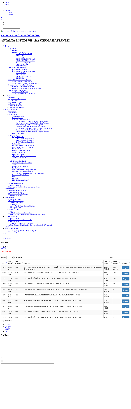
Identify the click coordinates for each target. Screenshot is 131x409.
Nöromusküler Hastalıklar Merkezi (22, 171)
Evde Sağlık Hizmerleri (15, 183)
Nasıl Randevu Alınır (14, 199)
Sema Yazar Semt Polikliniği (17, 190)
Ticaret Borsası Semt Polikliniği (18, 194)
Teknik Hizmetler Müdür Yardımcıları (23, 93)
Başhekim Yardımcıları (19, 52)
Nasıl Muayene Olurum (15, 202)
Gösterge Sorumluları (14, 221)
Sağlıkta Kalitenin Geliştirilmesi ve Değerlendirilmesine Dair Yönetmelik (30, 225)
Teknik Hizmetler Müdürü (20, 92)
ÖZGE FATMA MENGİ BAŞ (25, 59)
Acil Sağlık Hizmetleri (15, 185)
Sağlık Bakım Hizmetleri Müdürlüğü (19, 80)
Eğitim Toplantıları (18, 133)
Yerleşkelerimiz (9, 189)
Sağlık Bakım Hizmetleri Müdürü (22, 81)
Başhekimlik (12, 48)
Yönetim (7, 47)
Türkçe (7, 2)
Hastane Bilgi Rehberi (15, 106)
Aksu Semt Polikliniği (15, 195)
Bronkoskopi (16, 168)
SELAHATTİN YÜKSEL (24, 54)
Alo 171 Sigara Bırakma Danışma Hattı (20, 213)
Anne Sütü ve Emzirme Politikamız (23, 147)
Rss (6, 331)
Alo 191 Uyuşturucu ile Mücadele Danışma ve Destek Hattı (26, 214)
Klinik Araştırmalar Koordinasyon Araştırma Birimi (24, 187)
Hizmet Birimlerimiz (11, 109)
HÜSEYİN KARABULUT (24, 76)
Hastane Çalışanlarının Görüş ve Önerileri (21, 232)
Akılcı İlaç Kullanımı (14, 208)
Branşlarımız (12, 111)
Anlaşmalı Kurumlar (14, 104)
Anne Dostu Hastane (18, 152)
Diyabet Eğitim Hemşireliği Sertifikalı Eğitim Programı (32, 131)
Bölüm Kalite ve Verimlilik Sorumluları (20, 220)
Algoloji (14, 164)
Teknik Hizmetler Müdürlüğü (17, 90)
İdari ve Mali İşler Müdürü (20, 69)
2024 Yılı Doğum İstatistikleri (25, 140)
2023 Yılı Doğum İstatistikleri (25, 142)
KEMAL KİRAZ (21, 55)
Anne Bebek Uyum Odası (20, 157)
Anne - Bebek (12, 135)
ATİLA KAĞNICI (22, 74)
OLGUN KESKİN (22, 64)
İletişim (7, 227)
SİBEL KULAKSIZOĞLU (24, 62)
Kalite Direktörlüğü (14, 218)
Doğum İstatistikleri (18, 137)
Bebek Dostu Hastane (19, 154)
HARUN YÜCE (21, 73)
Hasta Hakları (12, 204)
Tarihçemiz (11, 97)
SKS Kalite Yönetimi (11, 216)
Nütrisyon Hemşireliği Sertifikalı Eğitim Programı (31, 126)
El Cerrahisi (15, 178)
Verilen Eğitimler (17, 118)
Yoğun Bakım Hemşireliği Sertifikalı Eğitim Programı (32, 121)
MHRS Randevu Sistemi (15, 201)
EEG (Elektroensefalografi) (20, 180)
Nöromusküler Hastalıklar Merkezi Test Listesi (30, 173)
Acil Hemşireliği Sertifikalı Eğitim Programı (29, 125)
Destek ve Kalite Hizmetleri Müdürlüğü (20, 85)
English (7, 4)
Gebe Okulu (16, 144)
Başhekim (15, 50)
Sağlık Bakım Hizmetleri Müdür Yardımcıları (25, 83)
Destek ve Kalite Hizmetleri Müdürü (23, 87)
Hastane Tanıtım (13, 100)
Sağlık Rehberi (9, 197)
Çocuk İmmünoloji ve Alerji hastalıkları (24, 169)
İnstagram (8, 326)
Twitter (7, 330)
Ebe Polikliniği (16, 149)
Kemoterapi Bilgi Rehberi (16, 107)
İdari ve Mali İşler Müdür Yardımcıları (23, 71)
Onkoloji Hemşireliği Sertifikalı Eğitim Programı (30, 130)
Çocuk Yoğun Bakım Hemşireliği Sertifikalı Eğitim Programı (34, 128)
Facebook (8, 324)
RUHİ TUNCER (21, 66)
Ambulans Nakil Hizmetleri (20, 166)
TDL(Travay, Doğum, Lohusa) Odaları (24, 156)
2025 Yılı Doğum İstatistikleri (25, 138)
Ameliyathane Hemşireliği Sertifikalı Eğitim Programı (32, 123)
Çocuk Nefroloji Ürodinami (20, 175)
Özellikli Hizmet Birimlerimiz (17, 161)
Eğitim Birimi (12, 114)
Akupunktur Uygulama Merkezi (22, 163)
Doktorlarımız (12, 112)
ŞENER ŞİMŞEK (21, 57)
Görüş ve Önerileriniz (11, 228)
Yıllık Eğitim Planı (18, 116)
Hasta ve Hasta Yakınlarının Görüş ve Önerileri (22, 230)
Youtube (7, 328)
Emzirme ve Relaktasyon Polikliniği (23, 145)
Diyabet (10, 211)
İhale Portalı (8, 238)
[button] (7, 10)
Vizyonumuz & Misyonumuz (17, 99)
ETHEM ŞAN (20, 78)
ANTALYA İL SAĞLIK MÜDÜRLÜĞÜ (20, 35)
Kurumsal (8, 95)
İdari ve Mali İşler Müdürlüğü (17, 67)
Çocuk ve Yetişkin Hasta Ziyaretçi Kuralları (21, 206)
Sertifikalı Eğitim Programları (21, 119)
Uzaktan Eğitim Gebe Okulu (21, 150)
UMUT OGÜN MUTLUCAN (25, 61)
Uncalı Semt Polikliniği (15, 192)
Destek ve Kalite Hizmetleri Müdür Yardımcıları (26, 88)
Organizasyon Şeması (15, 102)
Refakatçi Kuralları (14, 209)
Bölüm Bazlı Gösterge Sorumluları (22, 223)
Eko (13, 176)
